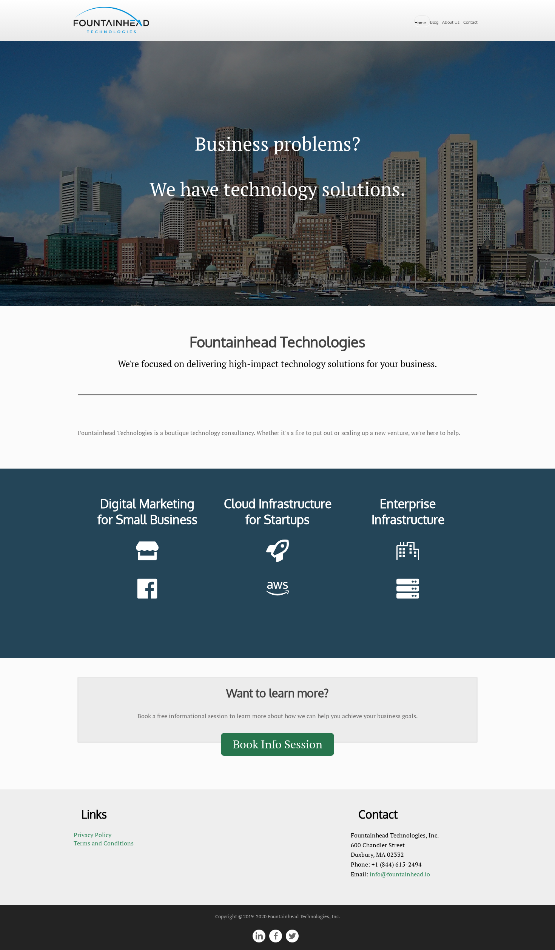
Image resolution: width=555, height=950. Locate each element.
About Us (450, 22)
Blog (434, 22)
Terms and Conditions (104, 843)
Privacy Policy (92, 835)
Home (420, 22)
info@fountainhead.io (400, 874)
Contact (470, 22)
